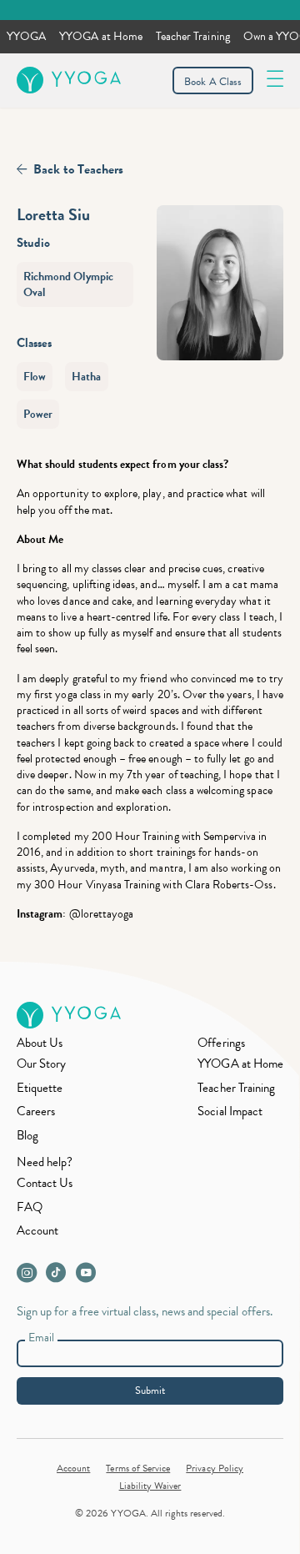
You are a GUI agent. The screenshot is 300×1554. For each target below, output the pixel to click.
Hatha (86, 376)
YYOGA (26, 36)
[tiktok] (59, 1277)
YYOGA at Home (100, 36)
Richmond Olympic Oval (68, 284)
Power (37, 414)
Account (37, 1230)
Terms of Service (138, 1468)
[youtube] (89, 1277)
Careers (36, 1111)
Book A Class (213, 81)
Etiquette (39, 1088)
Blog (27, 1135)
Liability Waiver (150, 1485)
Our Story (41, 1063)
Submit (150, 1390)
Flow (34, 376)
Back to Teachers (78, 169)
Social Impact (230, 1111)
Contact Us (45, 1183)
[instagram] (30, 1277)
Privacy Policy (214, 1468)
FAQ (29, 1207)
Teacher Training (193, 36)
